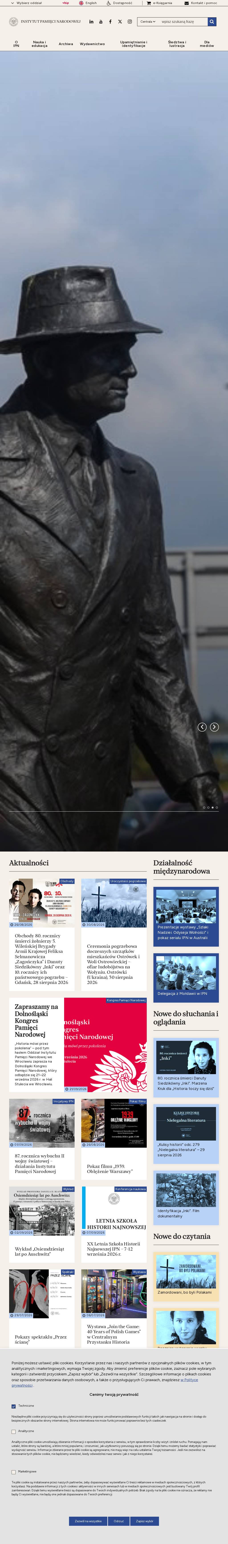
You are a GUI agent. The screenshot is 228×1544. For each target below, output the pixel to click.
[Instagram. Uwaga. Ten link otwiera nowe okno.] (130, 21)
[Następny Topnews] (202, 834)
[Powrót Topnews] (214, 834)
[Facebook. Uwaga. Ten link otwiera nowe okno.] (110, 21)
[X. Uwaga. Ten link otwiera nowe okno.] (120, 21)
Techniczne (26, 1405)
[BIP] (65, 3)
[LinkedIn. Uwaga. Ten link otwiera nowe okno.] (91, 21)
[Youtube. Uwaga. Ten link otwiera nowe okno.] (101, 21)
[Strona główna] (13, 21)
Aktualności (29, 988)
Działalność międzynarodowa (181, 992)
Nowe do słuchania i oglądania (185, 1144)
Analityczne (26, 1431)
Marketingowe (27, 1471)
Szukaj (212, 22)
